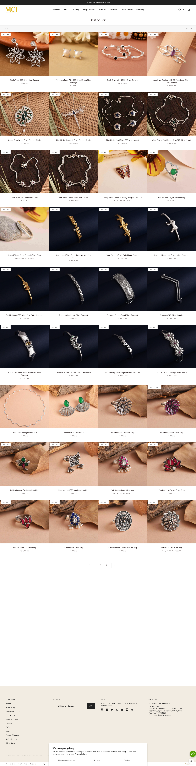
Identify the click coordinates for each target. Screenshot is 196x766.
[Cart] (189, 9)
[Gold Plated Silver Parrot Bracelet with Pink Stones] (73, 229)
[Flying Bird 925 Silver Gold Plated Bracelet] (122, 229)
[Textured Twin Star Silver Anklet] (24, 171)
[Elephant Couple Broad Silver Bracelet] (122, 289)
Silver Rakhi (10, 743)
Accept (97, 760)
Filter (4, 28)
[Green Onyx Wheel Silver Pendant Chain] (24, 114)
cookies (37, 764)
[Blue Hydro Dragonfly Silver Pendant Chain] (73, 114)
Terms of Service (12, 735)
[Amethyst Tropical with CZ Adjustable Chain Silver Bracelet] (171, 54)
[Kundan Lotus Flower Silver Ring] (171, 464)
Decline (127, 760)
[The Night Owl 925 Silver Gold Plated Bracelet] (24, 289)
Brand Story (10, 707)
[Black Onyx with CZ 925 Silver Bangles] (122, 54)
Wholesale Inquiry (13, 711)
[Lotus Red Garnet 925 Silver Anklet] (73, 171)
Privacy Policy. (81, 754)
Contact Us (10, 715)
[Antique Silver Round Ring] (171, 521)
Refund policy (11, 739)
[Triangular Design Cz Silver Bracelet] (73, 289)
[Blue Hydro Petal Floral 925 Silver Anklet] (122, 114)
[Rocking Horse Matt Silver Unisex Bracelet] (171, 229)
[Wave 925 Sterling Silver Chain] (24, 406)
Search (8, 703)
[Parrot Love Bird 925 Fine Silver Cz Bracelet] (73, 346)
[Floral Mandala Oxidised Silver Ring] (122, 521)
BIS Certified (26, 755)
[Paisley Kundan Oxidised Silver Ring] (24, 464)
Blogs (8, 731)
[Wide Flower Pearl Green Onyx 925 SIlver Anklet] (171, 114)
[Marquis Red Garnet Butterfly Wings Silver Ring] (122, 171)
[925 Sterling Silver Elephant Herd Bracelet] (122, 346)
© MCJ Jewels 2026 (12, 755)
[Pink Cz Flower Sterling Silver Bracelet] (171, 346)
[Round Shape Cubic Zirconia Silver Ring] (24, 229)
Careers (9, 723)
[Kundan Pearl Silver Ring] (73, 521)
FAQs (8, 727)
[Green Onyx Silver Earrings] (73, 406)
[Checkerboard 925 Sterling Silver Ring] (73, 464)
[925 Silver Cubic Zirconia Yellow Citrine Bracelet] (24, 346)
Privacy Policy (38, 755)
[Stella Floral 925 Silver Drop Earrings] (24, 54)
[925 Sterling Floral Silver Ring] (171, 406)
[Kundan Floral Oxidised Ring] (24, 521)
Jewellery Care (12, 719)
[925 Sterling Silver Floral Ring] (122, 406)
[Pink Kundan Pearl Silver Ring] (122, 464)
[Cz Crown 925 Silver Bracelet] (171, 289)
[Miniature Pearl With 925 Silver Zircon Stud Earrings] (73, 54)
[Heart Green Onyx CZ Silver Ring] (171, 171)
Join (91, 706)
